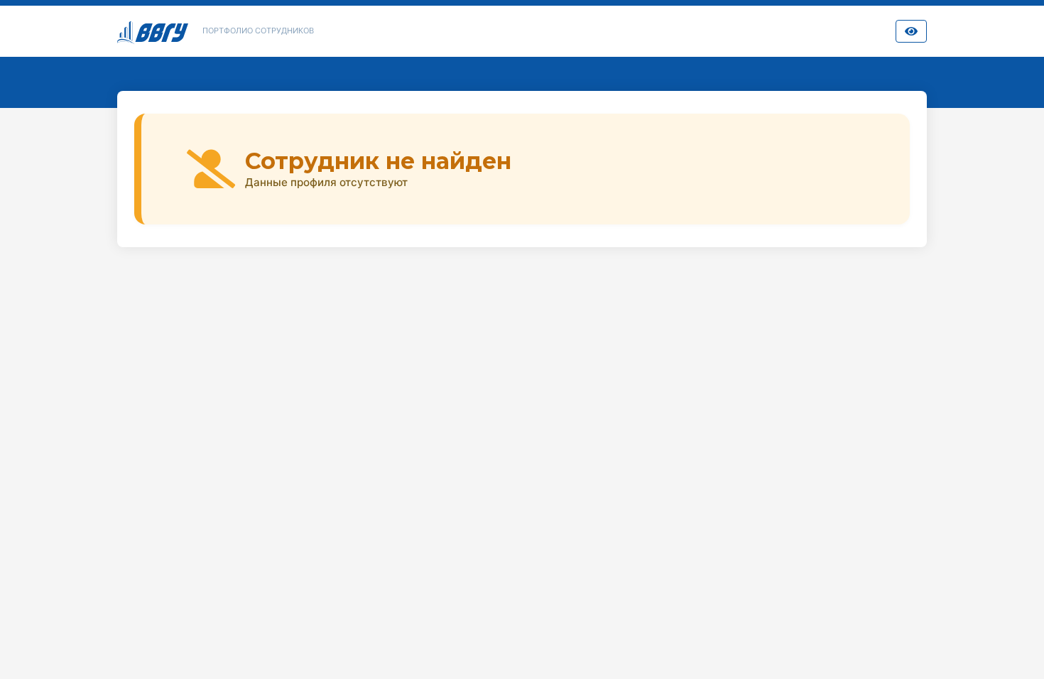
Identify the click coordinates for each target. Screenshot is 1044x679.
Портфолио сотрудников (258, 31)
